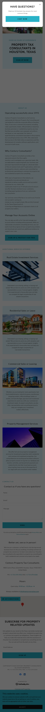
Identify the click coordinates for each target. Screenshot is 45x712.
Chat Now (22, 19)
